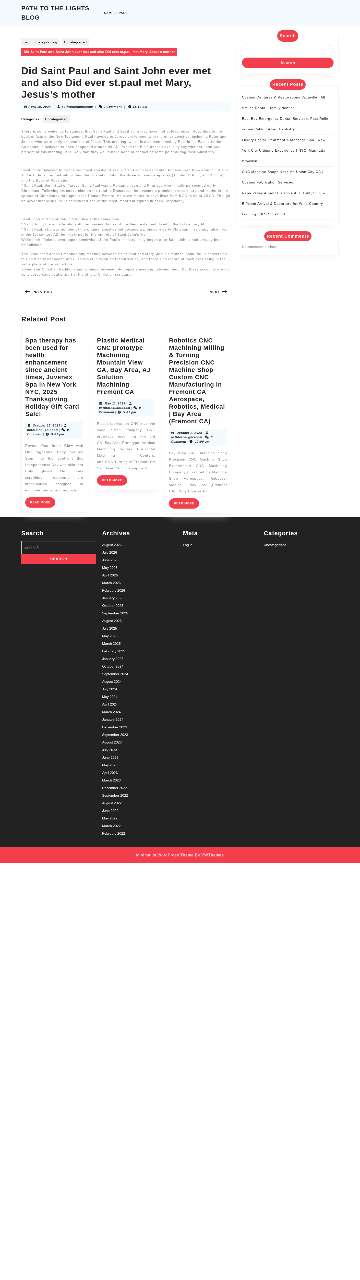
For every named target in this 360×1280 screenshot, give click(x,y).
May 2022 (110, 818)
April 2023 (110, 773)
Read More (42, 504)
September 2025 (115, 613)
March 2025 (111, 644)
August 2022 (112, 803)
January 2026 (112, 598)
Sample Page (116, 13)
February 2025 (113, 651)
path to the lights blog (40, 42)
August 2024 (112, 681)
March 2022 (111, 826)
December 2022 (114, 788)
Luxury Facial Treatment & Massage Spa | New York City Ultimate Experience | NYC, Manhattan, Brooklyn (285, 150)
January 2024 (112, 719)
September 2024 (115, 674)
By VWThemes (209, 855)
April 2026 (110, 575)
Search (288, 35)
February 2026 (113, 590)
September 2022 (115, 795)
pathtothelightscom (77, 107)
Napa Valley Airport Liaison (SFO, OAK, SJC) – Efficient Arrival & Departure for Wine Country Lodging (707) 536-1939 (283, 203)
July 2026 (109, 552)
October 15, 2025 (46, 425)
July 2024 (109, 689)
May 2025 (110, 636)
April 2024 (110, 704)
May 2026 (110, 568)
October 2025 (112, 606)
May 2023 (110, 765)
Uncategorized (75, 42)
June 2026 (110, 560)
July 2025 (109, 628)
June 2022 (110, 811)
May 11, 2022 (115, 403)
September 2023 (115, 735)
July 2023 (109, 750)
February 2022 (113, 833)
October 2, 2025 (189, 433)
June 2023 (110, 757)
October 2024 (112, 666)
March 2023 (111, 780)
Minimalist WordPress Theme (165, 855)
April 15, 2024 (39, 107)
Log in (187, 545)
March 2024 (111, 712)
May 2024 (110, 697)
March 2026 (111, 583)
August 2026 (112, 545)
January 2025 (112, 659)
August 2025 (112, 621)
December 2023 (114, 727)
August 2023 (112, 742)
